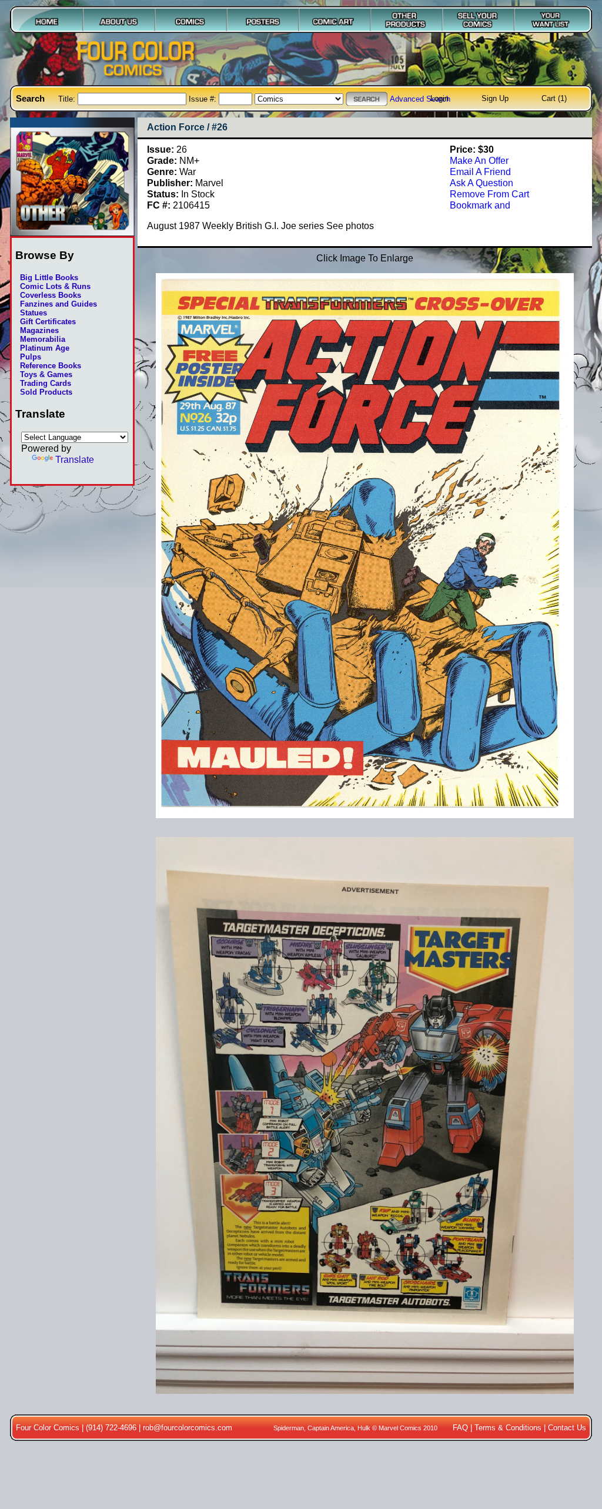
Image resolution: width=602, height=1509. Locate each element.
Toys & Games (46, 374)
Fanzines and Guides (58, 304)
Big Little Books (49, 277)
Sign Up (495, 98)
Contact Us (567, 1427)
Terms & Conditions (507, 1427)
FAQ (460, 1427)
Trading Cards (45, 383)
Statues (33, 312)
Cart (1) (554, 98)
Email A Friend (480, 171)
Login (439, 98)
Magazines (39, 330)
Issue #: (204, 99)
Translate (74, 459)
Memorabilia (42, 339)
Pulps (30, 356)
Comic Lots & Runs (55, 286)
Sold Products (46, 392)
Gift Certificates (48, 321)
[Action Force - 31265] (364, 1399)
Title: (68, 99)
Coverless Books (50, 295)
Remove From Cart (489, 194)
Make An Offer (479, 160)
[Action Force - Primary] (364, 824)
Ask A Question (481, 182)
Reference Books (50, 365)
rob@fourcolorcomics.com (187, 1427)
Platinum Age (44, 348)
